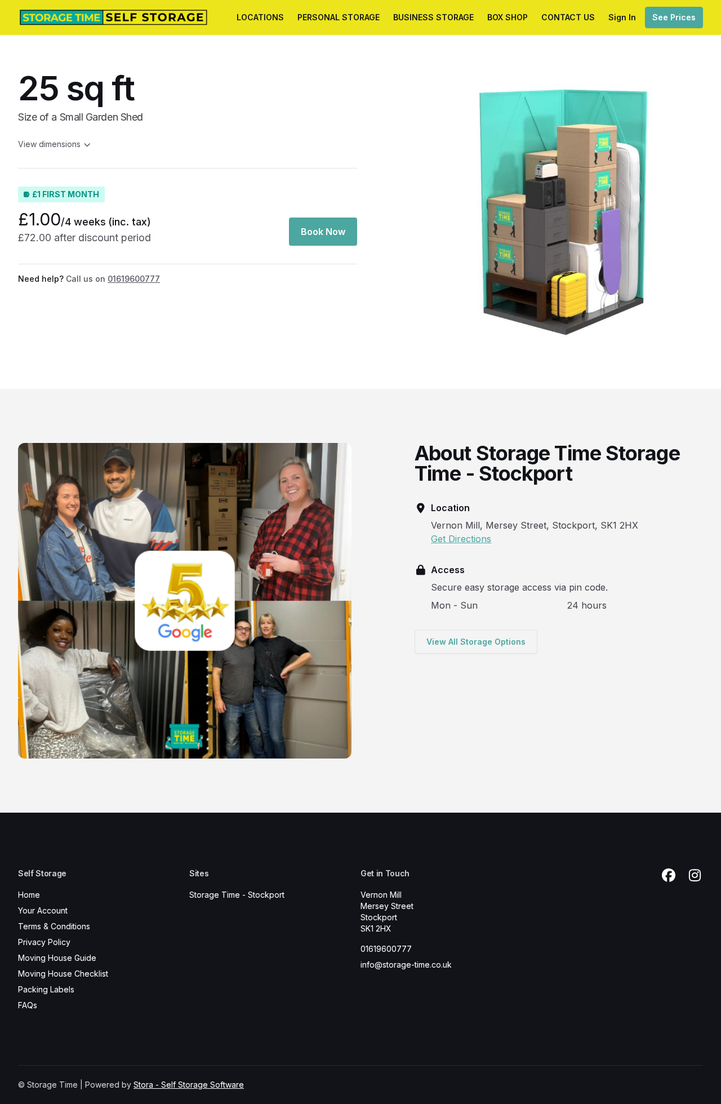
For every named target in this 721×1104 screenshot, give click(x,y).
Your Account (43, 910)
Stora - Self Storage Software (188, 1084)
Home (29, 894)
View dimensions (49, 144)
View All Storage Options (476, 641)
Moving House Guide (57, 958)
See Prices (674, 17)
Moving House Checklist (63, 973)
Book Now (323, 231)
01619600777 (386, 949)
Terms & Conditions (54, 926)
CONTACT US (568, 17)
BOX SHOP (507, 17)
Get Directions (461, 538)
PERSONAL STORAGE (338, 17)
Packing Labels (46, 989)
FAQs (27, 1005)
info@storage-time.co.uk (406, 964)
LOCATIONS (260, 17)
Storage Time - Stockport (236, 894)
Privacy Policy (44, 942)
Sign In (622, 17)
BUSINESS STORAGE (433, 17)
